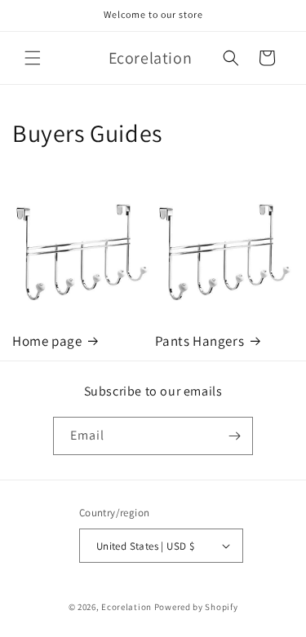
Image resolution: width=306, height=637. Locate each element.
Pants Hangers (200, 341)
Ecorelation (126, 607)
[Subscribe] (234, 436)
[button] (33, 58)
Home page (47, 341)
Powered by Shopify (196, 607)
